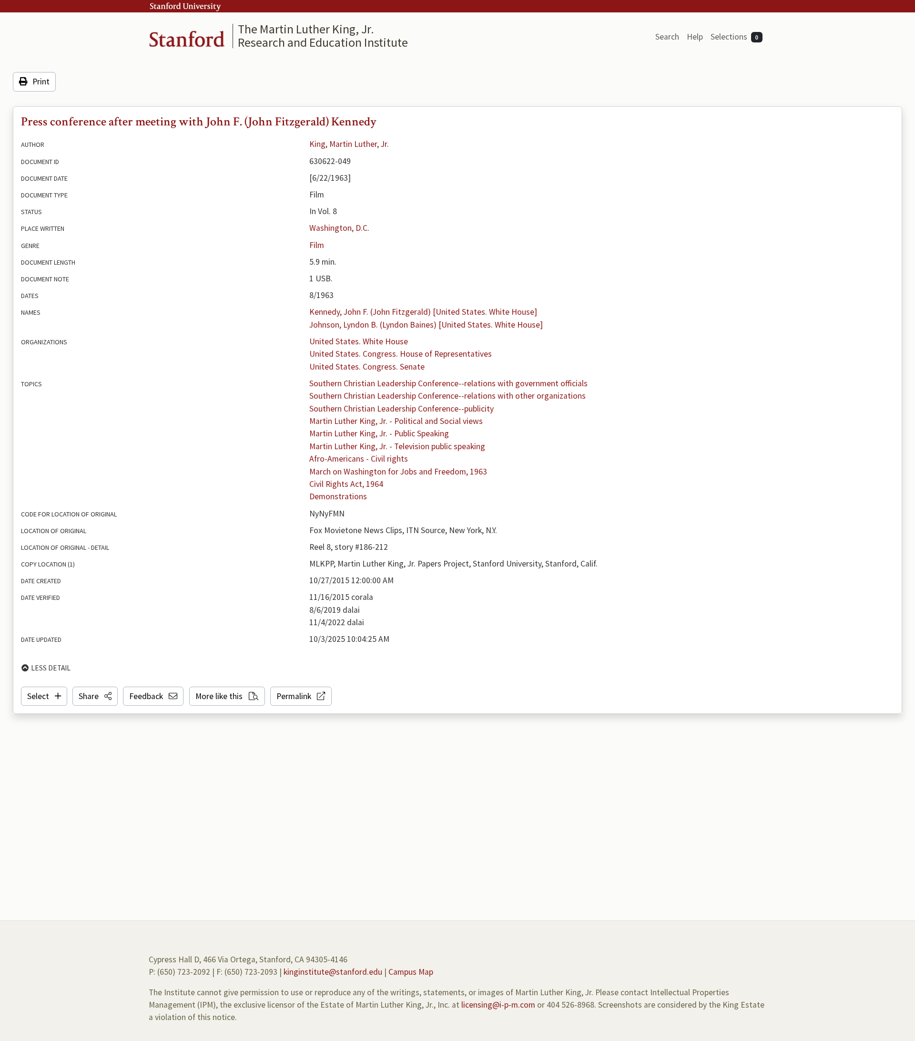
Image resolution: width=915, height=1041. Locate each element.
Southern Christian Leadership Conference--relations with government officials (448, 383)
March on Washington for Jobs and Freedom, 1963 (398, 471)
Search (667, 36)
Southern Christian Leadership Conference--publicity (401, 408)
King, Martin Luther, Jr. (349, 144)
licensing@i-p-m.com (498, 1005)
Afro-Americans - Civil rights (358, 459)
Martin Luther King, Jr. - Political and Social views (396, 421)
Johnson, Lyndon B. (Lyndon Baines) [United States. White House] (426, 325)
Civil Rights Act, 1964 (346, 484)
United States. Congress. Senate (367, 366)
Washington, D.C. (339, 228)
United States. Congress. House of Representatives (400, 354)
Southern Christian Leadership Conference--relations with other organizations (447, 396)
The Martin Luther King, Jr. (306, 29)
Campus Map (410, 972)
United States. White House (358, 341)
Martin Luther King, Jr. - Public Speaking (379, 433)
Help (695, 36)
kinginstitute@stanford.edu (333, 972)
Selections (735, 36)
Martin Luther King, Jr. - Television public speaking (397, 446)
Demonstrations (338, 496)
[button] (95, 696)
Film (316, 245)
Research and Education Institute (323, 42)
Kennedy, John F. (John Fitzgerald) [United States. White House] (423, 312)
